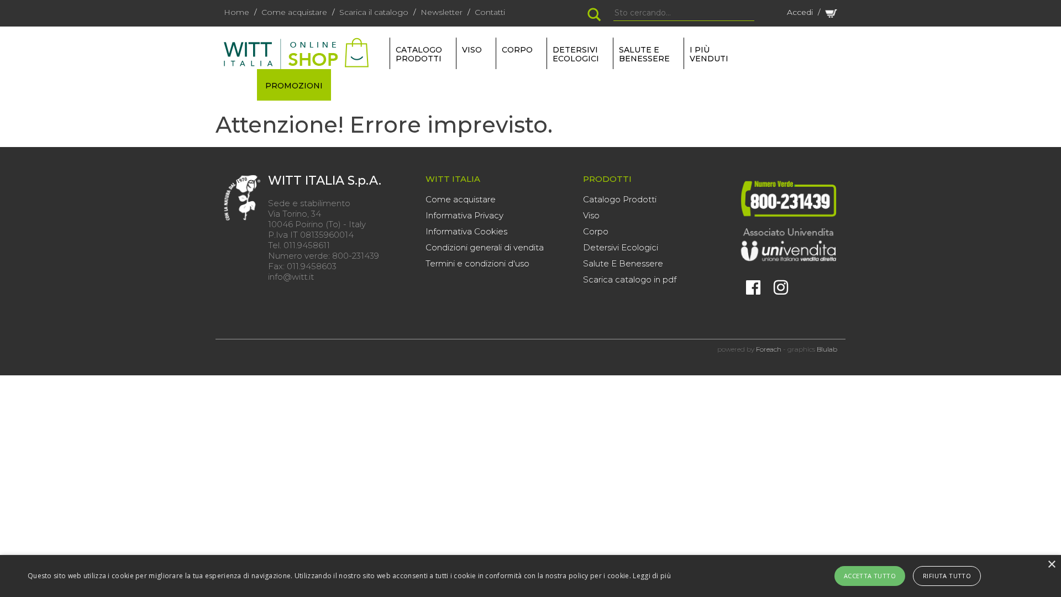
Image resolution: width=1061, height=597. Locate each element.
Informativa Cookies (466, 231)
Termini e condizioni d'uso (477, 263)
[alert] (530, 576)
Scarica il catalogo (373, 12)
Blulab (827, 349)
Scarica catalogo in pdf (629, 279)
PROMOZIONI (294, 86)
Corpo (595, 231)
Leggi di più (652, 575)
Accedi (800, 12)
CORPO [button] (517, 50)
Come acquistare (294, 12)
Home (236, 12)
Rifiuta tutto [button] (947, 576)
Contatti (490, 12)
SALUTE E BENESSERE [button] (644, 54)
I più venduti (709, 54)
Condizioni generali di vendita (485, 247)
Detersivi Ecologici (620, 247)
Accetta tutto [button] (870, 576)
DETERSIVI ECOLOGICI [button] (576, 54)
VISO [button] (472, 50)
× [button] (1051, 565)
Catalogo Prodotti (619, 199)
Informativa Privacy (464, 215)
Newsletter (442, 12)
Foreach (768, 349)
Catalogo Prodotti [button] (419, 54)
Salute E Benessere (623, 263)
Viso (591, 215)
